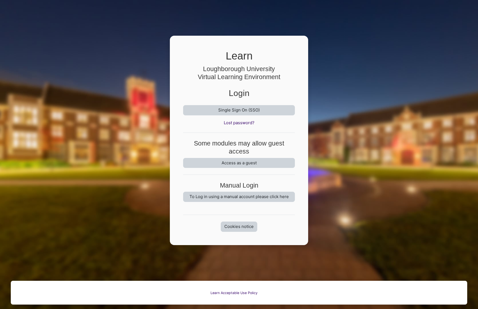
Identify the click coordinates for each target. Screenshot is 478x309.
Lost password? (239, 122)
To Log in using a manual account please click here (239, 196)
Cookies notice (239, 226)
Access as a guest (239, 162)
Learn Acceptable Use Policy (234, 293)
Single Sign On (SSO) (239, 110)
